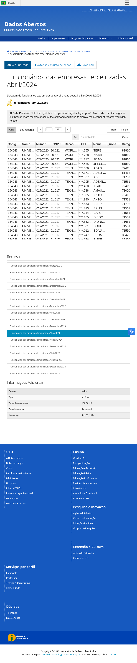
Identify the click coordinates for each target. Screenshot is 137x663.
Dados (41, 38)
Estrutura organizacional (19, 493)
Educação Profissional (85, 478)
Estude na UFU (81, 498)
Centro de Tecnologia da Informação (60, 654)
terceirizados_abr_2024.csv (31, 102)
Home (15, 51)
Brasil (7, 2)
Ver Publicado (21, 66)
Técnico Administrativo (18, 582)
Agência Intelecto (82, 513)
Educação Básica (82, 473)
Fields (124, 129)
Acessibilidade (97, 10)
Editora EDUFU (14, 488)
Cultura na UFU (81, 558)
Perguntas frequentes (82, 38)
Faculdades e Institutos (18, 473)
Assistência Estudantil (85, 493)
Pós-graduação (81, 463)
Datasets (26, 51)
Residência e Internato (85, 483)
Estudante (11, 573)
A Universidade (14, 458)
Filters (113, 129)
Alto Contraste (116, 10)
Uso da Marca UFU (16, 503)
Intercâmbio (79, 488)
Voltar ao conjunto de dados (53, 65)
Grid (11, 129)
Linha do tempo (14, 463)
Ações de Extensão (83, 553)
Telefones (11, 612)
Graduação (79, 458)
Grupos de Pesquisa (84, 528)
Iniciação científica (83, 523)
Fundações (12, 498)
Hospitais (11, 483)
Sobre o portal (125, 38)
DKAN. (113, 654)
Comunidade (13, 587)
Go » (125, 137)
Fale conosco (105, 38)
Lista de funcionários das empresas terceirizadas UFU (62, 51)
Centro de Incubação (84, 518)
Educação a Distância (84, 468)
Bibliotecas (12, 478)
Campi (9, 468)
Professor (11, 578)
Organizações (58, 38)
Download (87, 65)
